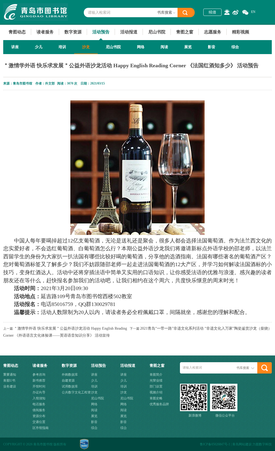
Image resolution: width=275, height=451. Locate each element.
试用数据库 (70, 386)
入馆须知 (38, 398)
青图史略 (156, 398)
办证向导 (38, 392)
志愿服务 (212, 32)
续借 (212, 12)
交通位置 (38, 422)
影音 (211, 47)
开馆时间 (38, 386)
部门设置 (156, 386)
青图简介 (156, 374)
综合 (235, 47)
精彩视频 (240, 32)
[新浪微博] (235, 12)
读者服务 (45, 32)
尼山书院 (156, 32)
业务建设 (9, 386)
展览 (188, 47)
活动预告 (101, 32)
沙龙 (86, 47)
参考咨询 (38, 374)
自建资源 (68, 380)
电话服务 (38, 404)
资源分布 (38, 416)
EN (253, 12)
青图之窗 (184, 32)
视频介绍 (156, 392)
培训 (62, 47)
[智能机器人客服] (227, 12)
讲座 (15, 47)
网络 (140, 47)
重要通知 (9, 374)
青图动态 (17, 32)
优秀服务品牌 (159, 404)
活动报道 (129, 32)
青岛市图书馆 (35, 12)
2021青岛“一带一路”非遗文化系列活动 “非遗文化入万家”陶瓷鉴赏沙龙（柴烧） (206, 328)
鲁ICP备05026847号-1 (215, 444)
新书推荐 (38, 380)
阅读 (164, 47)
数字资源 (73, 32)
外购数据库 (70, 374)
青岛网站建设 (242, 444)
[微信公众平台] (245, 12)
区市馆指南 (40, 428)
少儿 (38, 47)
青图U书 (9, 380)
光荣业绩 (156, 380)
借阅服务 (38, 410)
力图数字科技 (262, 444)
